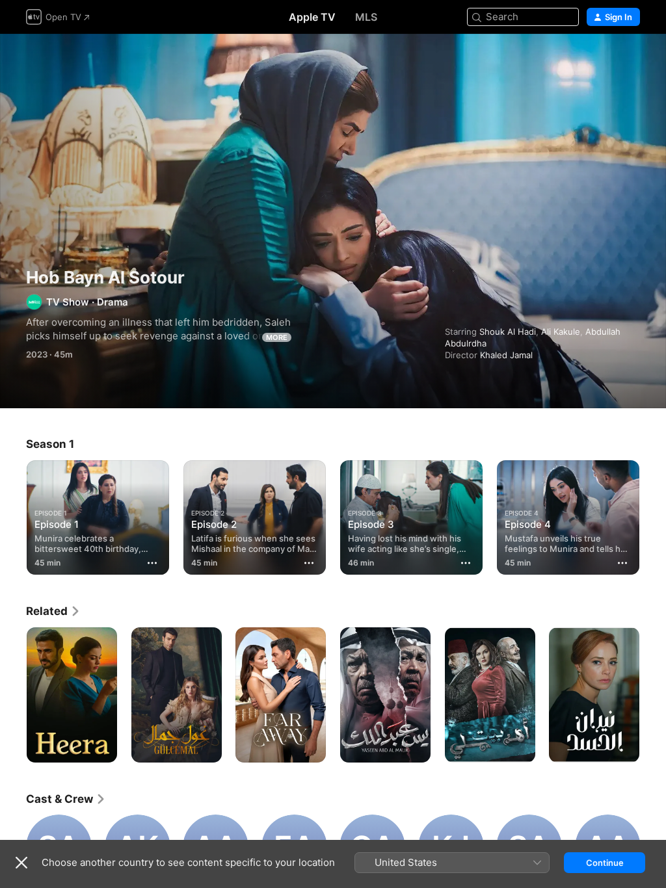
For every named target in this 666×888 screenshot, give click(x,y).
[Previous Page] (13, 515)
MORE (276, 337)
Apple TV (312, 16)
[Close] (21, 862)
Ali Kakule (560, 331)
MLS (366, 16)
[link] (53, 611)
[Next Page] (653, 515)
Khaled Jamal (506, 355)
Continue (605, 862)
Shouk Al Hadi (507, 331)
